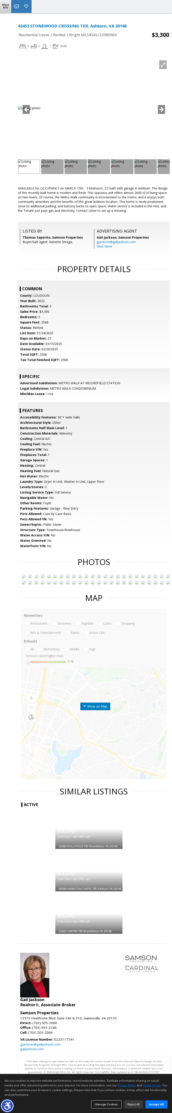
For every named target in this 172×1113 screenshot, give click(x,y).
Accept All (156, 1104)
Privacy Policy (127, 1085)
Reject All (133, 1104)
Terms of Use (152, 1085)
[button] (7, 1106)
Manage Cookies (106, 1104)
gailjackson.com (32, 1049)
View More (104, 246)
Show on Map (96, 706)
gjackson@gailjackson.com (116, 242)
